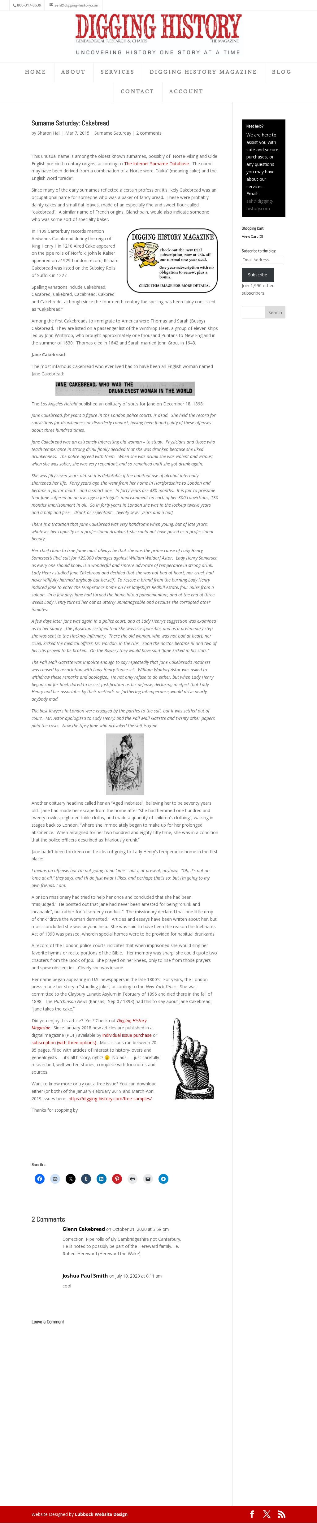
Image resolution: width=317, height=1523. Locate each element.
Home (35, 72)
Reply (204, 1235)
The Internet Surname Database (156, 164)
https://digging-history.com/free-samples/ (110, 1098)
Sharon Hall (48, 133)
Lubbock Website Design (101, 1514)
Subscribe (257, 275)
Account (186, 91)
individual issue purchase (127, 1035)
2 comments (149, 133)
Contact (137, 91)
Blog (282, 72)
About (73, 72)
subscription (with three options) (64, 1042)
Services (118, 72)
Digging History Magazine (203, 72)
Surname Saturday (112, 133)
